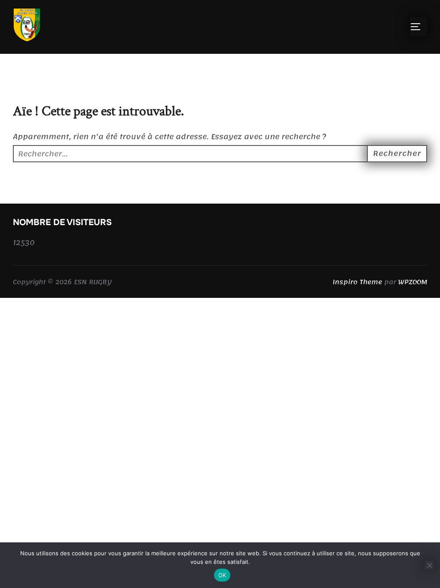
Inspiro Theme (357, 282)
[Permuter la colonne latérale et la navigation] (418, 26)
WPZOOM (412, 282)
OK (222, 575)
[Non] (429, 565)
